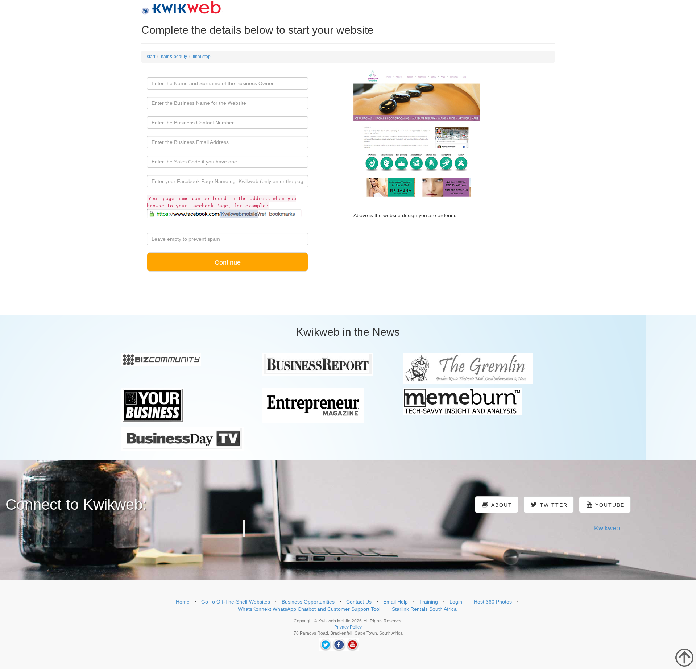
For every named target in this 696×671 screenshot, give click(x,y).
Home (183, 602)
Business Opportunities (308, 602)
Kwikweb (607, 528)
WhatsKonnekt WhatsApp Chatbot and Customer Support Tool (309, 609)
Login (456, 602)
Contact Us (359, 602)
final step (202, 56)
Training (428, 602)
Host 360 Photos (493, 602)
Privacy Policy (348, 627)
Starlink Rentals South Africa (424, 609)
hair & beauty (174, 56)
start (151, 56)
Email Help (395, 602)
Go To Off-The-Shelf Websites (235, 602)
